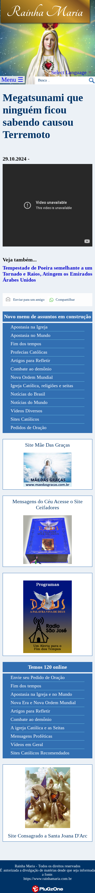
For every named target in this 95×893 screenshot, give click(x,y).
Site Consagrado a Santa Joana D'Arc (47, 836)
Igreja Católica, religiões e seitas (42, 385)
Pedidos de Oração (28, 427)
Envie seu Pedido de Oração (38, 677)
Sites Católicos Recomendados (40, 752)
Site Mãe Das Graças (47, 445)
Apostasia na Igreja (29, 327)
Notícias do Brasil (28, 394)
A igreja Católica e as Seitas (37, 727)
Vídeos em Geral (27, 744)
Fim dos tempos (26, 343)
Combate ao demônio (31, 368)
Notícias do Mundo (29, 402)
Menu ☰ (12, 79)
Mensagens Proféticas (31, 736)
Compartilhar (65, 300)
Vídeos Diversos (26, 410)
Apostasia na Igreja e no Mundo (41, 694)
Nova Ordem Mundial (32, 377)
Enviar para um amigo (28, 300)
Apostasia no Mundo (30, 335)
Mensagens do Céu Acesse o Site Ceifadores (47, 504)
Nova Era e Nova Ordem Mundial (43, 702)
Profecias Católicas (29, 352)
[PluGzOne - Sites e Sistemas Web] (47, 888)
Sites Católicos (25, 419)
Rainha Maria (45, 12)
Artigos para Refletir (30, 360)
